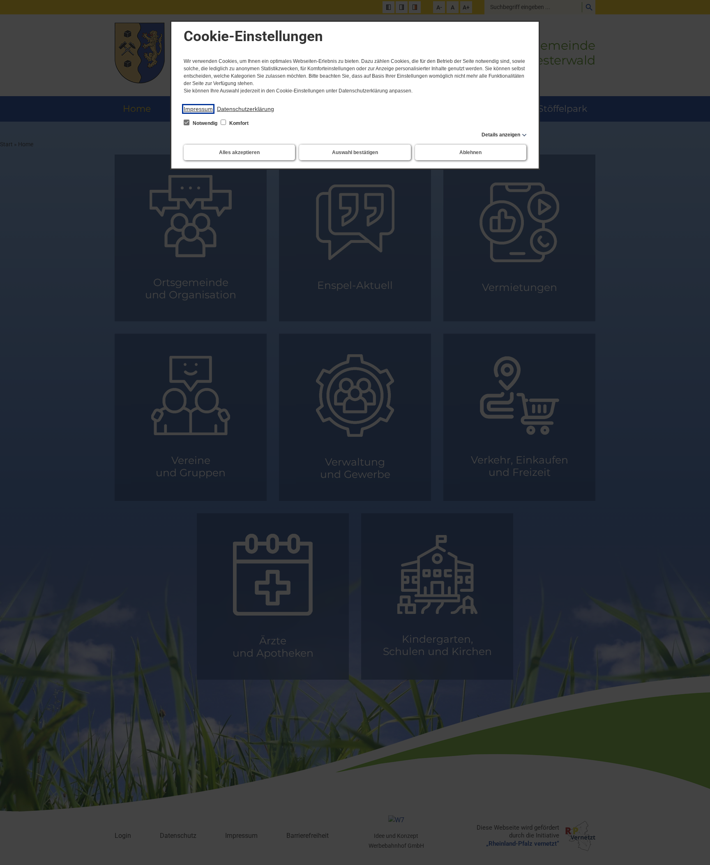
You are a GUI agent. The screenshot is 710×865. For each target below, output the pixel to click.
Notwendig (205, 123)
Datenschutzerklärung (245, 109)
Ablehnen (470, 152)
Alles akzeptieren (239, 152)
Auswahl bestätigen (355, 152)
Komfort (238, 123)
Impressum (198, 109)
